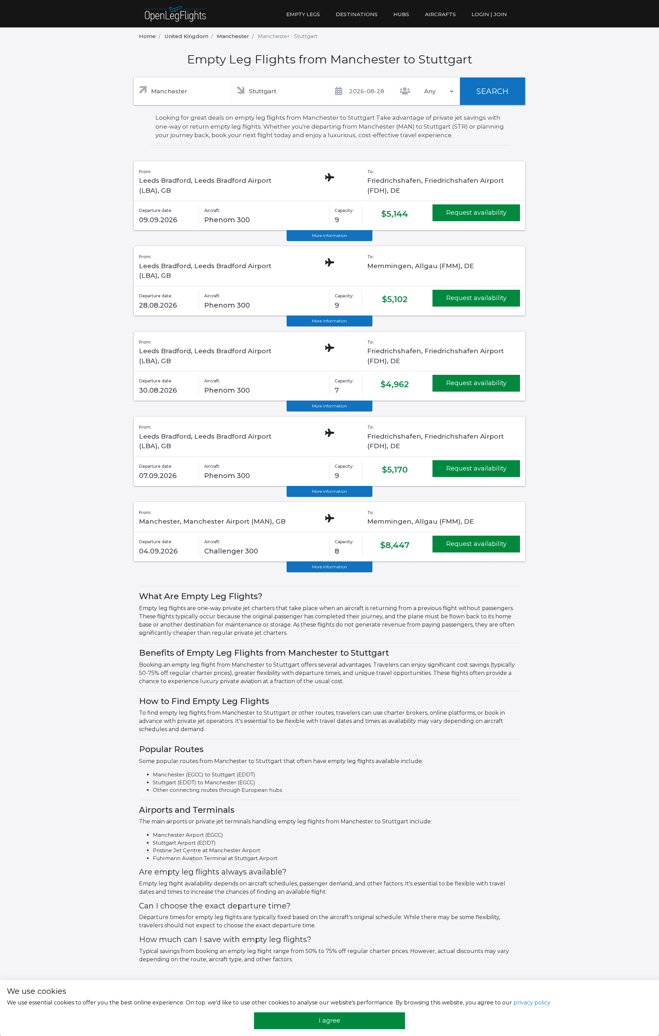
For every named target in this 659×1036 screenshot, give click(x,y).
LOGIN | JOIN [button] (489, 14)
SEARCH (492, 91)
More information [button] (329, 235)
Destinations (357, 14)
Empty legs (303, 14)
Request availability (476, 212)
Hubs (401, 14)
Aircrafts (440, 14)
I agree (329, 1020)
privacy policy (532, 1002)
